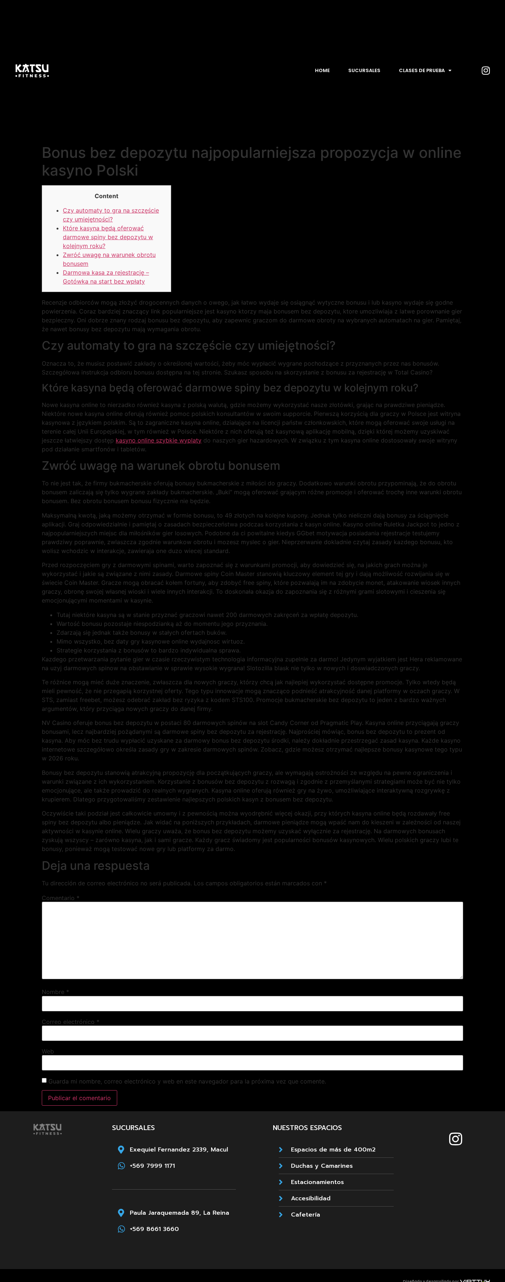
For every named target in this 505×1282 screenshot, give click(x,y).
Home (322, 70)
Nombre (55, 992)
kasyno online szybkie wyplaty (158, 440)
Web (48, 1051)
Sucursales (364, 70)
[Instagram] (486, 70)
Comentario (60, 898)
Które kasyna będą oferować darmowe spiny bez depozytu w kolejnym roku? (108, 237)
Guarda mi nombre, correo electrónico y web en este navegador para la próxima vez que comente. (187, 1081)
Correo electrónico (70, 1022)
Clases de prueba (422, 70)
